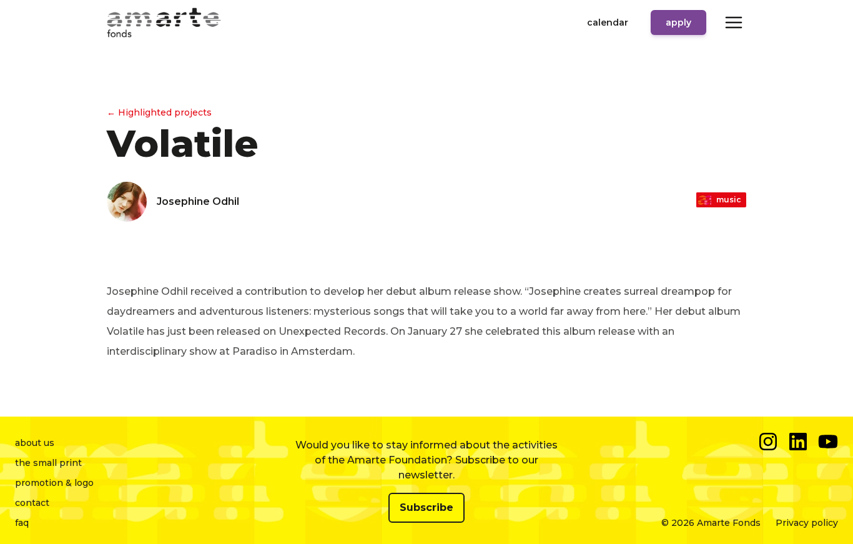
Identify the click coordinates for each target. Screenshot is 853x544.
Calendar (607, 22)
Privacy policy (807, 522)
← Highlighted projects (159, 112)
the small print (48, 462)
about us (34, 442)
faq (22, 522)
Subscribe (426, 507)
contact (32, 502)
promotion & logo (54, 482)
